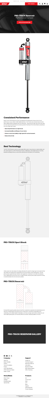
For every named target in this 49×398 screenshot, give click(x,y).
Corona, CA (33, 1)
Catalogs (5, 379)
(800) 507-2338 (16, 1)
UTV (26, 382)
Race (26, 381)
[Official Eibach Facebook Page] (4, 356)
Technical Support (29, 362)
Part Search (31, 3)
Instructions (27, 365)
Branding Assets (7, 381)
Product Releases (29, 389)
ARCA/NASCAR (28, 387)
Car (26, 378)
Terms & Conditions (8, 365)
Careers (5, 363)
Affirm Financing (28, 369)
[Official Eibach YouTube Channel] (7, 356)
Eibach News (6, 378)
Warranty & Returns (29, 363)
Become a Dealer (29, 366)
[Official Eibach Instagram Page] (9, 356)
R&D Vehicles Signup (29, 368)
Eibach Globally (7, 362)
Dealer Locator (7, 371)
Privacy (5, 366)
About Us (6, 360)
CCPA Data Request (8, 368)
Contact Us (27, 360)
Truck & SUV (28, 379)
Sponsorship (6, 382)
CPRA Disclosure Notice (9, 369)
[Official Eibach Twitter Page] (11, 356)
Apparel (27, 385)
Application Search (24, 22)
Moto (26, 384)
